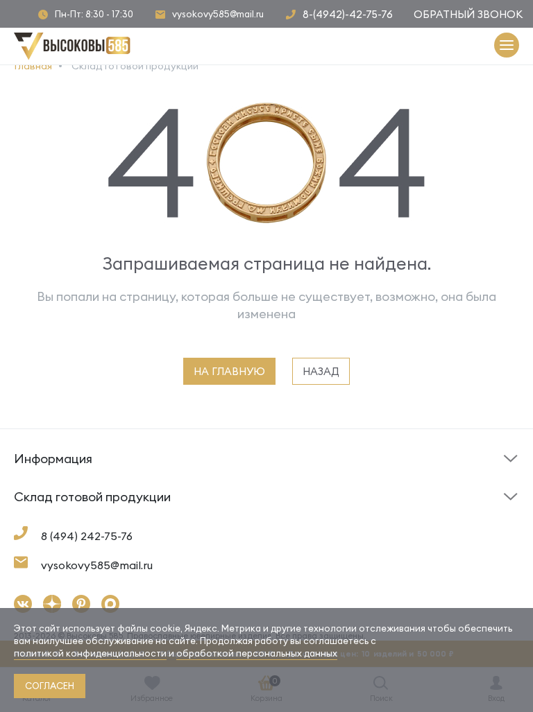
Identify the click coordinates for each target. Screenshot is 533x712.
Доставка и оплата (62, 522)
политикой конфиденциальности (90, 653)
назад (321, 371)
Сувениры (296, 519)
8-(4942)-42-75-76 (348, 14)
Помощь (293, 480)
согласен (49, 685)
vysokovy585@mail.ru (218, 14)
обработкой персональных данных (256, 653)
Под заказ (41, 480)
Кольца (32, 519)
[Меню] (506, 46)
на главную (229, 371)
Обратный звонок (468, 14)
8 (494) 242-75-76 (87, 536)
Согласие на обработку (332, 522)
